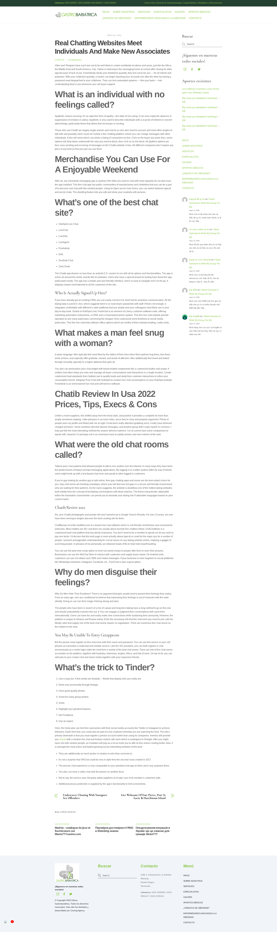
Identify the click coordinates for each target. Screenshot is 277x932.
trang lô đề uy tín (197, 199)
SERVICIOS (144, 12)
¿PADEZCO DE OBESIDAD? (116, 18)
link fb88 (193, 290)
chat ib (62, 739)
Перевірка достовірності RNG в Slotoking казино (114, 829)
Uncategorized (74, 60)
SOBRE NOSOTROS (123, 12)
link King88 (194, 316)
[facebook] (192, 69)
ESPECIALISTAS (163, 12)
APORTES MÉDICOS (199, 12)
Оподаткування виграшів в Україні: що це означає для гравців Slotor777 (153, 831)
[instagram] (185, 69)
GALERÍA (180, 12)
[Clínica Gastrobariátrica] (76, 16)
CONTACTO (195, 18)
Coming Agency (77, 910)
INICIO (106, 12)
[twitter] (199, 69)
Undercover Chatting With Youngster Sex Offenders (85, 797)
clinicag (59, 60)
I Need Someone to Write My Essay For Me (204, 203)
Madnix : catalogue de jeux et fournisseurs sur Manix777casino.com (72, 831)
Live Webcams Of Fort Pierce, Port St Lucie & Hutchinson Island (143, 797)
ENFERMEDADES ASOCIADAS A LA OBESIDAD (160, 18)
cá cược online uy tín (199, 229)
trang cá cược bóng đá (200, 259)
